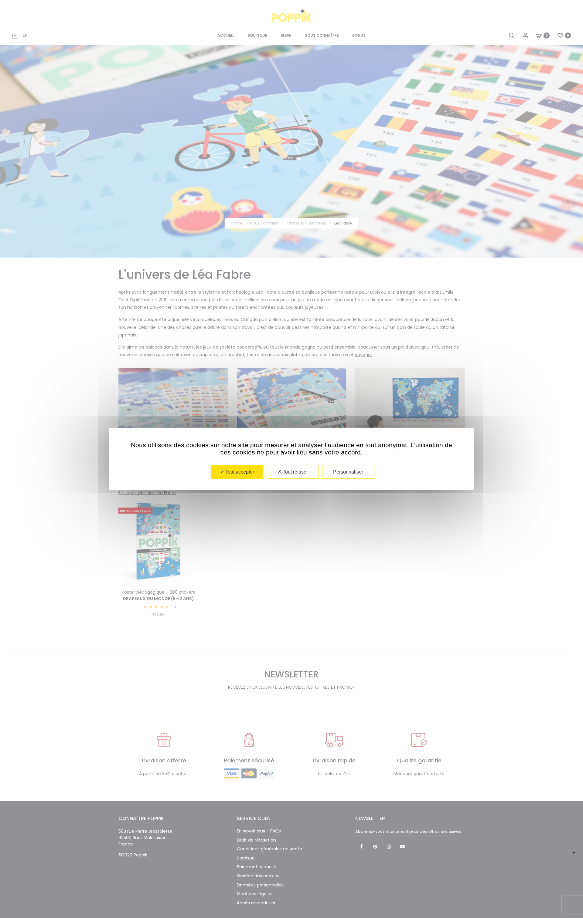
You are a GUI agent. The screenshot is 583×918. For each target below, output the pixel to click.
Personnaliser (348, 471)
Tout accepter (239, 471)
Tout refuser (294, 471)
